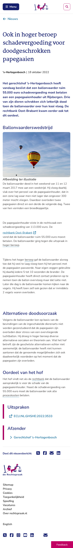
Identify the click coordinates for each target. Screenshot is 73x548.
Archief (7, 509)
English (7, 524)
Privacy (7, 489)
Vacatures (9, 505)
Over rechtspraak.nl (15, 513)
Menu (13, 7)
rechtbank (38, 379)
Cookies (8, 493)
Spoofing (8, 501)
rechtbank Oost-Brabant (19, 233)
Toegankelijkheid (13, 497)
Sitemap (8, 485)
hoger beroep (11, 245)
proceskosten (11, 395)
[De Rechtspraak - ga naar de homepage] (12, 470)
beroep (29, 260)
